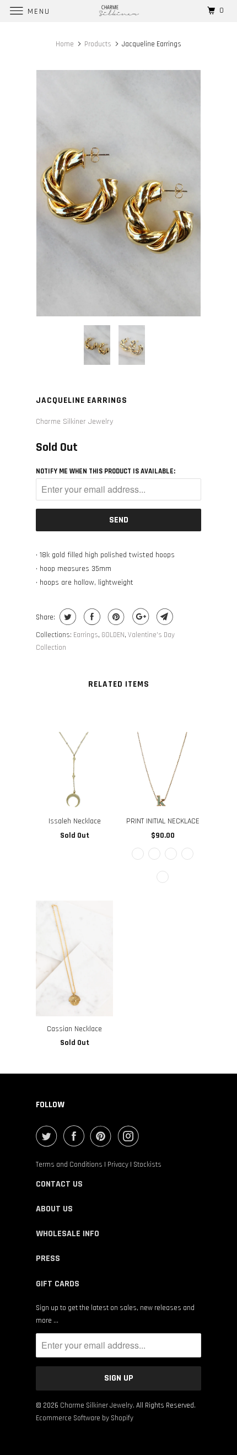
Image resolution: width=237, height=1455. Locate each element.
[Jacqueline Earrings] (118, 193)
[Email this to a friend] (163, 616)
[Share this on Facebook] (90, 616)
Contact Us (59, 1184)
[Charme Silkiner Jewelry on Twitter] (48, 1135)
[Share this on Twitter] (66, 616)
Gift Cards (57, 1284)
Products (97, 44)
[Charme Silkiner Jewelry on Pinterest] (103, 1135)
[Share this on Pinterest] (115, 616)
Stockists (147, 1164)
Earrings (85, 634)
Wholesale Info (67, 1234)
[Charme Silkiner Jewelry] (119, 10)
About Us (54, 1209)
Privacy (117, 1164)
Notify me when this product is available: (105, 471)
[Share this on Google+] (139, 616)
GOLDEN (113, 634)
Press (48, 1258)
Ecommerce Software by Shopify (84, 1418)
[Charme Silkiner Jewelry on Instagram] (130, 1135)
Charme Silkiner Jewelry (74, 422)
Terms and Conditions (69, 1164)
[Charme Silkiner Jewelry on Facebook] (76, 1135)
